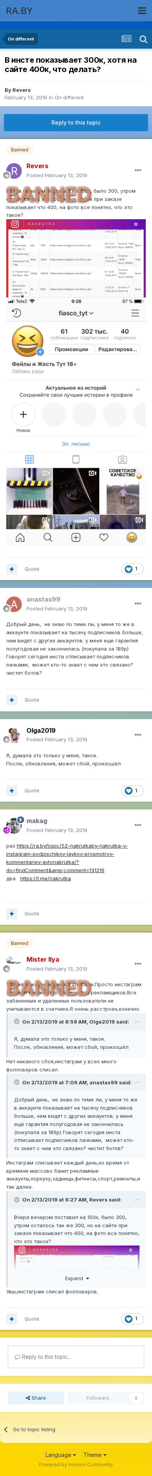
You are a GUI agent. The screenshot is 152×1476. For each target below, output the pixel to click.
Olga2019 (102, 1022)
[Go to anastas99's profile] (14, 604)
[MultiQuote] (11, 569)
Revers (21, 90)
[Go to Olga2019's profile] (14, 735)
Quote (32, 569)
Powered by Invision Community (76, 1464)
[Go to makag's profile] (14, 826)
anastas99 (104, 1082)
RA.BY (19, 10)
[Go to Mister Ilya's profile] (14, 964)
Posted (57, 175)
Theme (93, 1454)
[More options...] (138, 170)
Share (38, 1398)
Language (59, 1454)
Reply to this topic (76, 122)
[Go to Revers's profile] (14, 171)
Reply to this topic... (45, 1356)
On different (69, 97)
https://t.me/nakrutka (45, 878)
